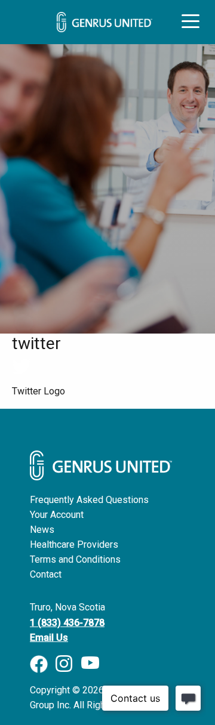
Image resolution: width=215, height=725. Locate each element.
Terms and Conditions (75, 559)
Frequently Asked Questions (89, 499)
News (42, 529)
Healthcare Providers (74, 544)
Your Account (57, 514)
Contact (46, 574)
